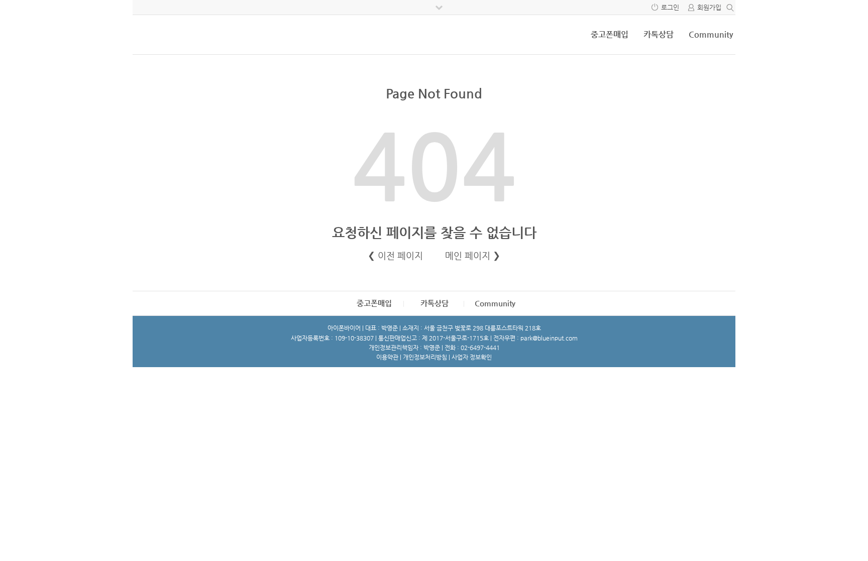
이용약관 (387, 357)
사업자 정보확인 (472, 357)
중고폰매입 (609, 34)
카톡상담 (658, 34)
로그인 (670, 7)
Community (711, 34)
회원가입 (709, 7)
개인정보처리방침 (425, 357)
